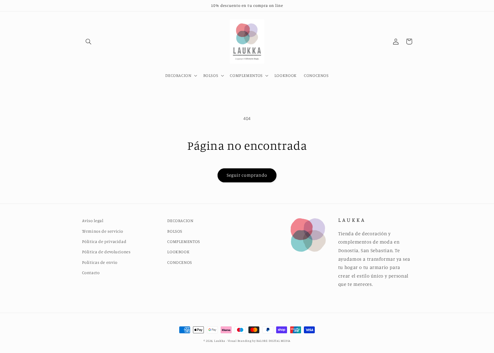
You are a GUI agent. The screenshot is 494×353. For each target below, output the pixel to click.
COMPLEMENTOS (183, 241)
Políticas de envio (99, 262)
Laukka (219, 340)
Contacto (91, 272)
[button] (88, 41)
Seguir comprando (247, 175)
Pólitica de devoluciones (106, 251)
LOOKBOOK (178, 251)
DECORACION (180, 220)
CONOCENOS (179, 262)
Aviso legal (92, 220)
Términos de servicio (103, 231)
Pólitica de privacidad (104, 241)
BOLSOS (174, 231)
